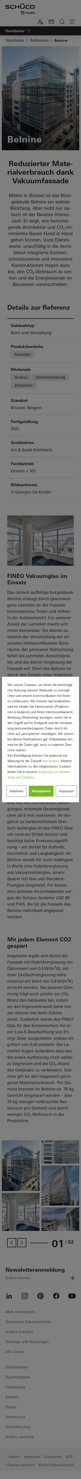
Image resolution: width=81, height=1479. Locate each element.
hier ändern (50, 761)
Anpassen (66, 791)
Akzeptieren (41, 791)
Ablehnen (16, 791)
